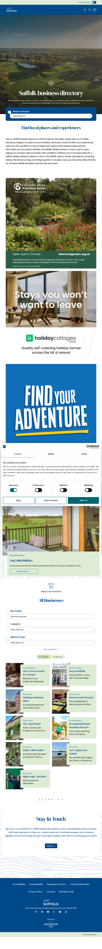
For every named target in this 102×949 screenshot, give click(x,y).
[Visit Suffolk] (12, 10)
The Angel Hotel (32, 723)
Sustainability (36, 884)
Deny (18, 500)
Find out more (22, 571)
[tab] (50, 577)
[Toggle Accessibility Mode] (93, 2)
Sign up (50, 846)
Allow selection (51, 500)
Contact (51, 891)
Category (15, 624)
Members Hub (66, 891)
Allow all (83, 500)
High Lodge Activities (35, 776)
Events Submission (80, 884)
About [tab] (84, 454)
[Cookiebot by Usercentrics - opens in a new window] (88, 447)
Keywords (15, 611)
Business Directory (56, 884)
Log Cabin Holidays (21, 560)
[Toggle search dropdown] (89, 9)
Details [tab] (51, 454)
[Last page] (62, 799)
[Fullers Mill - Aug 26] (51, 223)
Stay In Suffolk (77, 671)
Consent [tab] (17, 454)
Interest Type (17, 637)
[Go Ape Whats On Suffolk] (51, 409)
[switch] (38, 490)
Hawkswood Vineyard (81, 697)
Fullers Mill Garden (33, 750)
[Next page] (58, 799)
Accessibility (19, 884)
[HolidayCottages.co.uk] (51, 316)
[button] (94, 9)
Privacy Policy (36, 891)
